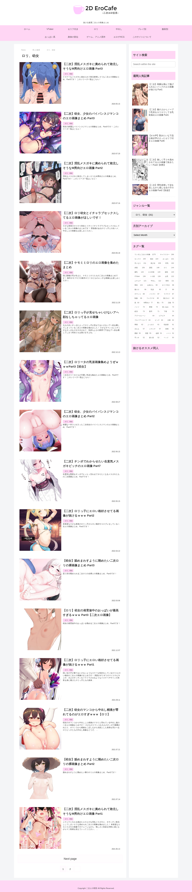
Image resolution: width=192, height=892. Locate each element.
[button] (173, 64)
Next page (70, 858)
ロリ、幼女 (69, 74)
